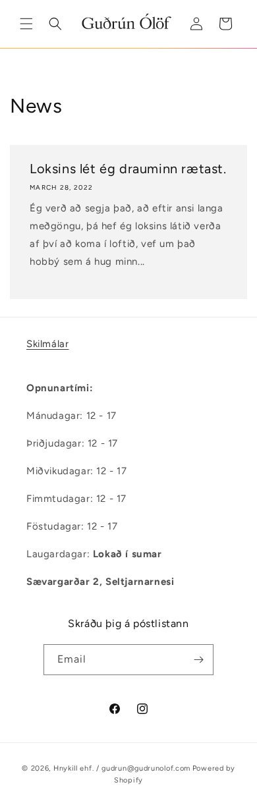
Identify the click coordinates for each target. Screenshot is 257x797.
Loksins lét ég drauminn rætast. (128, 169)
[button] (26, 23)
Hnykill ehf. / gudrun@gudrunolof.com (121, 768)
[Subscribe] (198, 659)
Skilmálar (47, 344)
